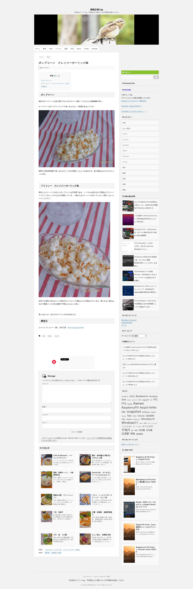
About (79, 49)
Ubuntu (141, 415)
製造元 (44, 86)
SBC (124, 411)
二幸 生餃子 (58, 512)
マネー (125, 151)
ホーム (38, 49)
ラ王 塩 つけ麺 (60, 535)
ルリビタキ (147, 426)
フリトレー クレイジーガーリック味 (55, 83)
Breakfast (153, 396)
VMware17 (136, 419)
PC (151, 400)
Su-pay (124, 416)
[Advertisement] (60, 347)
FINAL (133, 350)
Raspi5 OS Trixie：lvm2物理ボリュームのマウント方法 (146, 526)
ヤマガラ (138, 426)
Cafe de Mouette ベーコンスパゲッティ (62, 456)
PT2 (155, 399)
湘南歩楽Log (96, 9)
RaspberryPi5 (130, 407)
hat (139, 400)
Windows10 (148, 419)
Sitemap (94, 49)
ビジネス (126, 145)
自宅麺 (149, 430)
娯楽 (66, 49)
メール (45, 415)
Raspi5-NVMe (148, 407)
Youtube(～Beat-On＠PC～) (131, 106)
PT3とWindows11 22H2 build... (145, 301)
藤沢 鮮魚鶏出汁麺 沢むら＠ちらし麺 (101, 456)
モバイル (126, 156)
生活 (72, 49)
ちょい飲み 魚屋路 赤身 (101, 535)
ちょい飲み (126, 128)
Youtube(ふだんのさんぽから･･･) (133, 111)
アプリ (125, 134)
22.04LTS (125, 396)
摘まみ (57, 336)
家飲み (50, 336)
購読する (127, 72)
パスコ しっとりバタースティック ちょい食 (102, 496)
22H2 (132, 396)
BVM (124, 399)
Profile (86, 49)
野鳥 (132, 433)
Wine (141, 423)
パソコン (58, 49)
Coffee (129, 400)
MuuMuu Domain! (128, 320)
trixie (134, 416)
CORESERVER (126, 322)
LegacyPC (145, 400)
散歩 (132, 430)
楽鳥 (136, 430)
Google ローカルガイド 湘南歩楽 (133, 101)
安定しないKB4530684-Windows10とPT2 (137, 364)
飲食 (44, 49)
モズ (134, 426)
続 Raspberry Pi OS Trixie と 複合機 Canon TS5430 (146, 481)
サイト (44, 423)
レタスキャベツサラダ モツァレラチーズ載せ (62, 549)
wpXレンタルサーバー (130, 444)
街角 (124, 184)
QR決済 (129, 404)
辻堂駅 (125, 433)
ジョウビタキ (127, 426)
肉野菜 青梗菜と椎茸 (53, 552)
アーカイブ (125, 336)
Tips (129, 415)
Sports (153, 412)
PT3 (124, 403)
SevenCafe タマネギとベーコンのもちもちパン (101, 473)
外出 (124, 167)
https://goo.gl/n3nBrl (76, 327)
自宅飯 (142, 429)
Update (150, 415)
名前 (44, 407)
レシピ (125, 162)
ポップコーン (46, 80)
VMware (129, 419)
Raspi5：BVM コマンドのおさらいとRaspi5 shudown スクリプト (146, 504)
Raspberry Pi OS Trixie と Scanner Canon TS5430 (146, 549)
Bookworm (142, 396)
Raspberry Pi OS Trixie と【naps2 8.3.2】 (145, 458)
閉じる (56, 76)
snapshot (134, 411)
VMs (123, 419)
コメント (45, 384)
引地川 (126, 430)
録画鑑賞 (139, 434)
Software (146, 412)
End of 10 (134, 400)
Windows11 (130, 423)
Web (50, 49)
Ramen (138, 403)
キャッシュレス (152, 423)
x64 (145, 423)
